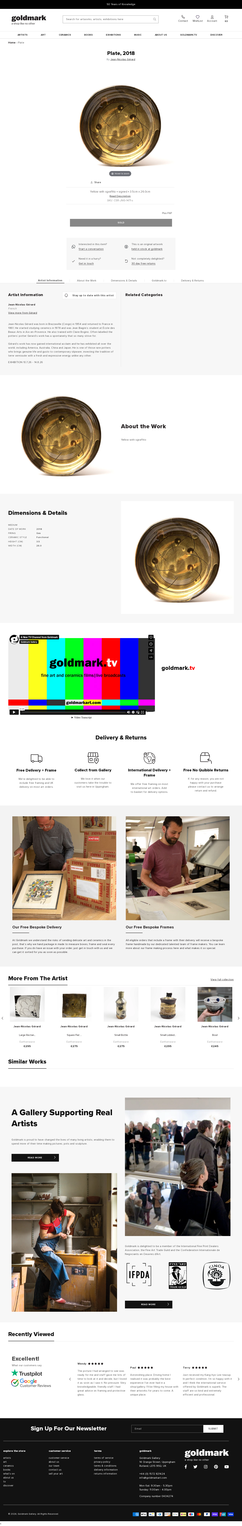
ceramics (8, 1466)
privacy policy (102, 1462)
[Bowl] (215, 1004)
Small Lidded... (168, 1035)
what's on (9, 1474)
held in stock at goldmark (147, 249)
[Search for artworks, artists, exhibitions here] (154, 19)
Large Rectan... (27, 1035)
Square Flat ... (74, 1035)
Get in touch (86, 263)
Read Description (120, 196)
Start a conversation (91, 249)
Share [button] (97, 182)
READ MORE (35, 1158)
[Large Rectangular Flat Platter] (27, 1004)
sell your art (56, 1474)
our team (54, 1466)
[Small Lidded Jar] (168, 1004)
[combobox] (110, 19)
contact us (55, 1470)
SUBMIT (213, 1429)
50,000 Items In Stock (121, 4)
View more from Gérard (22, 313)
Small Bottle (121, 1035)
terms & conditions (105, 1466)
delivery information (106, 1470)
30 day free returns (143, 263)
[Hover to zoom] (120, 123)
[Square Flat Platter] (74, 1004)
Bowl (215, 1035)
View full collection (222, 979)
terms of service (104, 1458)
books (7, 1470)
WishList (198, 21)
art (5, 1462)
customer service (59, 1458)
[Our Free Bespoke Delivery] (64, 868)
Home (11, 42)
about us (8, 1477)
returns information (105, 1474)
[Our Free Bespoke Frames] (178, 868)
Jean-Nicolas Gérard (122, 59)
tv (4, 1481)
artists (7, 1458)
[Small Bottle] (121, 1004)
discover (8, 1485)
